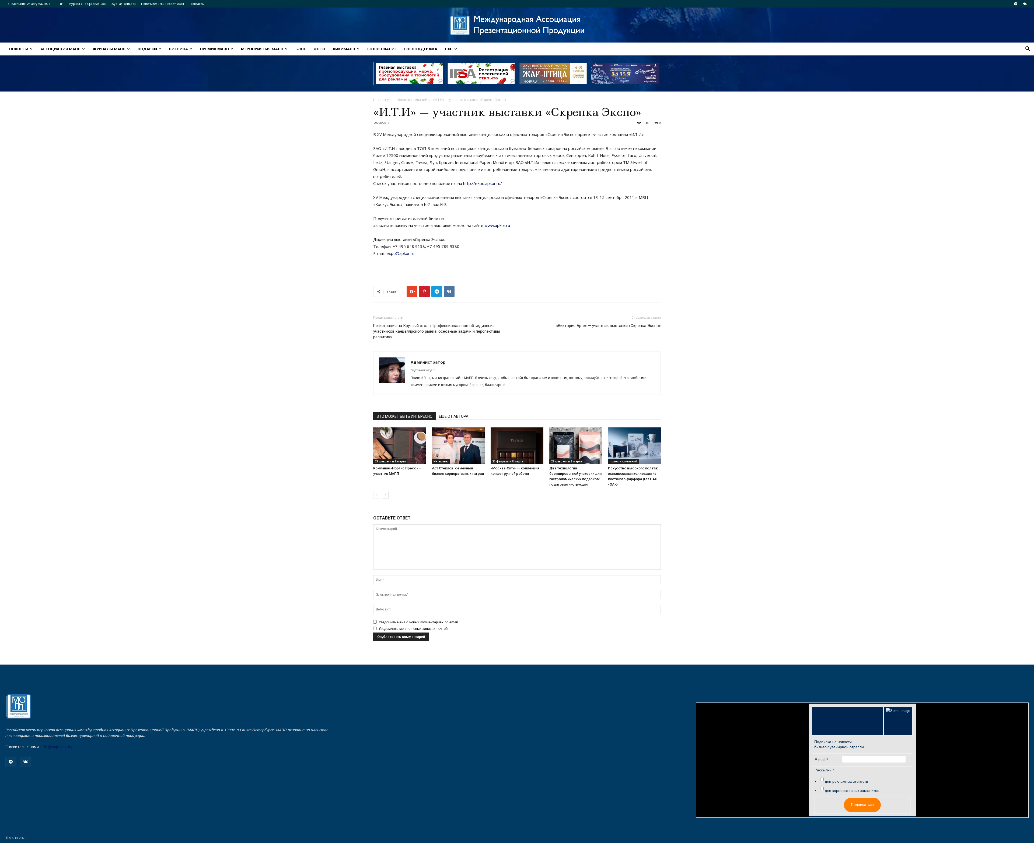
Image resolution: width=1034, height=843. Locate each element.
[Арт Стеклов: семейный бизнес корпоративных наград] (458, 445)
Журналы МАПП (109, 48)
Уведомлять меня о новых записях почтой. (414, 629)
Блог (300, 48)
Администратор (428, 362)
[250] (553, 73)
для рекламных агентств (846, 781)
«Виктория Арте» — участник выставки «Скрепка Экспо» (608, 325)
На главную (382, 99)
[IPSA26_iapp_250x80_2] (481, 73)
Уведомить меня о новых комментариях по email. (419, 622)
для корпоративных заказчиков (852, 790)
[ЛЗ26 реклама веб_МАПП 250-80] (625, 73)
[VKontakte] (1025, 4)
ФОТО (319, 48)
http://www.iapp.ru (423, 370)
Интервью (441, 461)
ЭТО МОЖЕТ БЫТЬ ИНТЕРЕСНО (404, 416)
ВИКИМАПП (344, 48)
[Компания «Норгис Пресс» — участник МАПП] (399, 445)
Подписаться (862, 804)
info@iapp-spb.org (56, 746)
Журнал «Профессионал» (87, 4)
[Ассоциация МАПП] (517, 25)
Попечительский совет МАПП (163, 4)
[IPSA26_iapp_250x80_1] (409, 73)
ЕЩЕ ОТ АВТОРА (454, 416)
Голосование (382, 48)
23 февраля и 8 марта (390, 461)
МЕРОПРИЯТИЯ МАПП (262, 48)
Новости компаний (412, 99)
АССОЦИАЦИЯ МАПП (60, 48)
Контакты (197, 4)
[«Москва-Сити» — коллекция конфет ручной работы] (517, 445)
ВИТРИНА (178, 48)
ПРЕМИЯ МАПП (214, 48)
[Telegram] (1016, 4)
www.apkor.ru (497, 225)
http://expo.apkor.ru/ (482, 183)
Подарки (147, 48)
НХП (449, 48)
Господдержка (420, 48)
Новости (18, 48)
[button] (1027, 49)
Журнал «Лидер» (123, 4)
